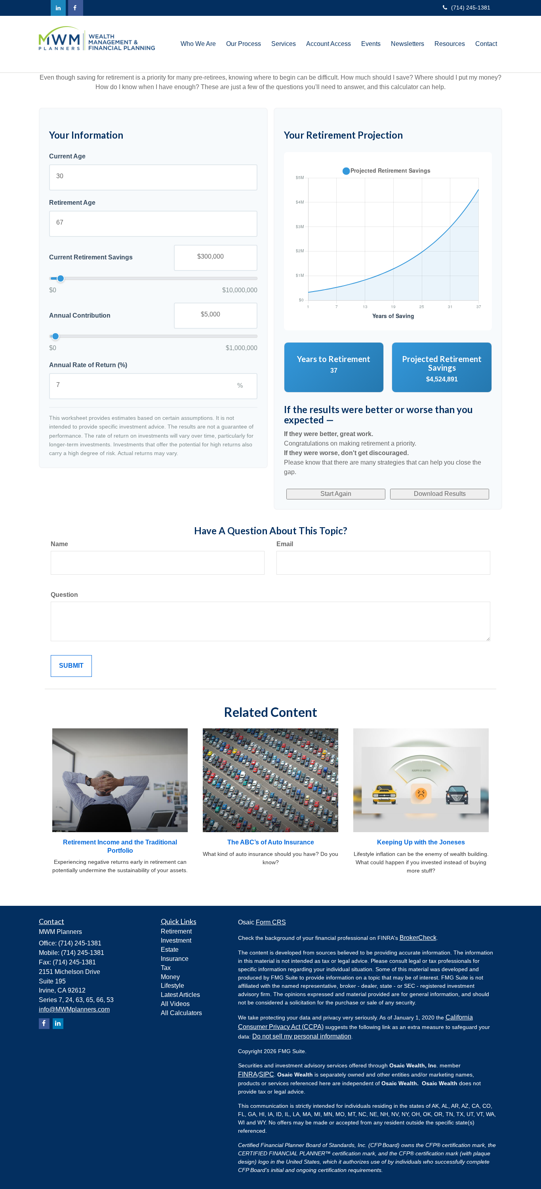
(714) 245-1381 (470, 7)
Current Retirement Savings (91, 257)
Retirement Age (72, 202)
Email (284, 544)
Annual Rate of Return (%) (88, 365)
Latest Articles (180, 994)
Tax (166, 967)
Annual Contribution (79, 315)
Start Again (335, 493)
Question (64, 594)
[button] (198, 44)
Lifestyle (172, 985)
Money (170, 977)
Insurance (175, 958)
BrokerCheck (418, 937)
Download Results (440, 493)
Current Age (67, 156)
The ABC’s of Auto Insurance (270, 842)
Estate (170, 949)
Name (59, 544)
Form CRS (271, 922)
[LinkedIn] (58, 8)
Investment (176, 940)
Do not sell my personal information (301, 1036)
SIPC (266, 1074)
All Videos (175, 1003)
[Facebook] (75, 8)
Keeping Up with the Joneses (421, 842)
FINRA (247, 1074)
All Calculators (181, 1013)
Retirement (176, 931)
